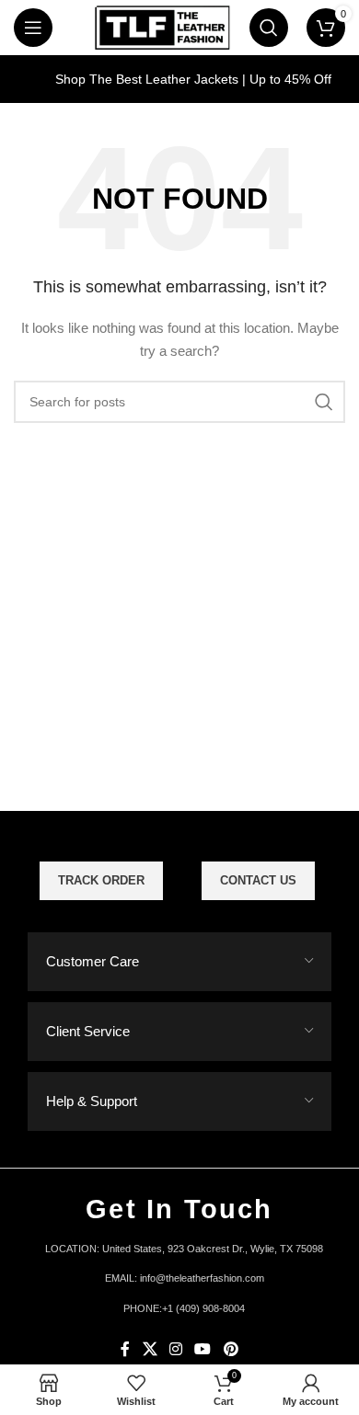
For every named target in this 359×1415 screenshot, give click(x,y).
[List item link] (179, 1279)
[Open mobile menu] (33, 27)
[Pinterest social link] (230, 1349)
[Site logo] (162, 26)
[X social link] (149, 1349)
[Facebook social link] (125, 1349)
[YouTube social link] (203, 1349)
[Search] (268, 27)
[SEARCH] (324, 402)
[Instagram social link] (175, 1349)
